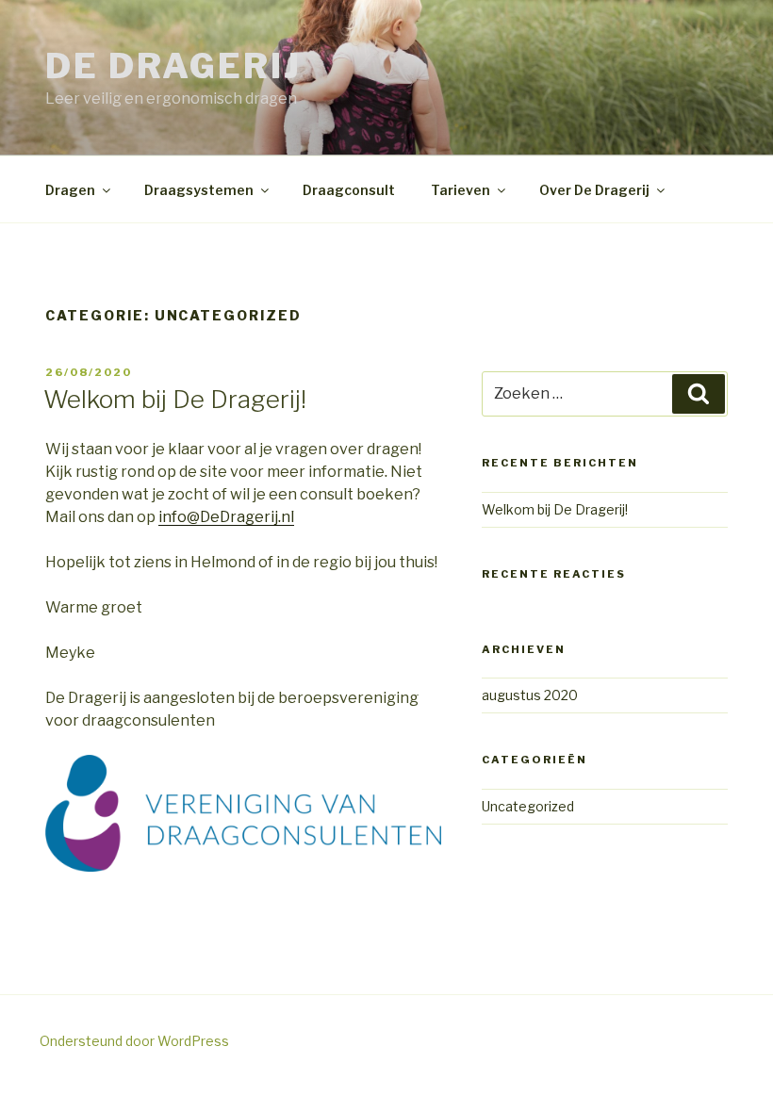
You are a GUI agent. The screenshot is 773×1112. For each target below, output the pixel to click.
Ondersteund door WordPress (134, 1041)
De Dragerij (173, 66)
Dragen (70, 190)
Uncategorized (528, 806)
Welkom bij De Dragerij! (174, 399)
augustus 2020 (530, 695)
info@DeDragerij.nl (226, 517)
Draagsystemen (199, 190)
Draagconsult (349, 190)
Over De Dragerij (594, 190)
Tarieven (460, 190)
